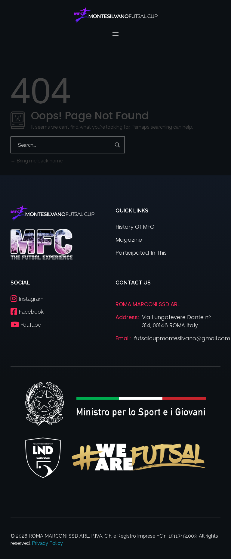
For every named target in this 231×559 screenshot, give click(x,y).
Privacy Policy (47, 543)
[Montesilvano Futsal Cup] (116, 15)
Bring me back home (39, 161)
